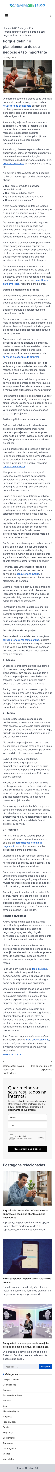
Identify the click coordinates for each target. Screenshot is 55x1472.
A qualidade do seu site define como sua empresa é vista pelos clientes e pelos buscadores (25, 1214)
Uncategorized (10, 1448)
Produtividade (9, 1422)
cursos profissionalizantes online (21, 639)
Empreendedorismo (12, 1395)
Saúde (6, 1427)
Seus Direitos (9, 1437)
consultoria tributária (27, 573)
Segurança (8, 1432)
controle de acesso (13, 163)
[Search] (50, 15)
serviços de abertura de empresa (21, 356)
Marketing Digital (12, 1054)
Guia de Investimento (37, 1039)
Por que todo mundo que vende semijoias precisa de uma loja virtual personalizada (26, 1345)
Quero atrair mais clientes (27, 1148)
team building (39, 968)
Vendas (6, 1453)
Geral (5, 1406)
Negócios (7, 1416)
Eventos (7, 1400)
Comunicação (9, 1384)
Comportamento (10, 1379)
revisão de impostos (14, 466)
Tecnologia (8, 1443)
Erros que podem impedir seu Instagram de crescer (27, 1280)
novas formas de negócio (17, 105)
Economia (7, 1390)
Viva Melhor (8, 1459)
